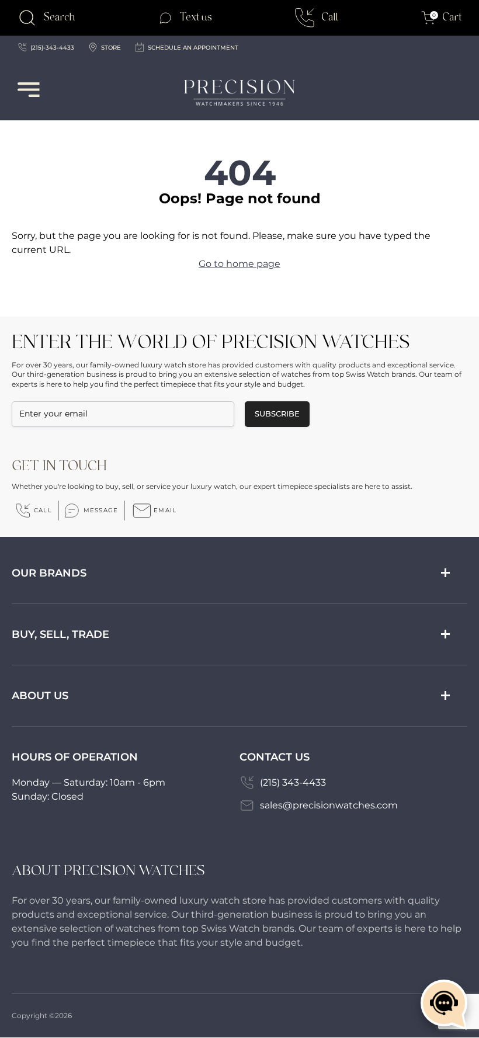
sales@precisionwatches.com (329, 805)
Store (111, 47)
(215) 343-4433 (293, 782)
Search (59, 17)
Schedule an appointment (193, 47)
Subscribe (277, 413)
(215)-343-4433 (52, 47)
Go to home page (239, 263)
